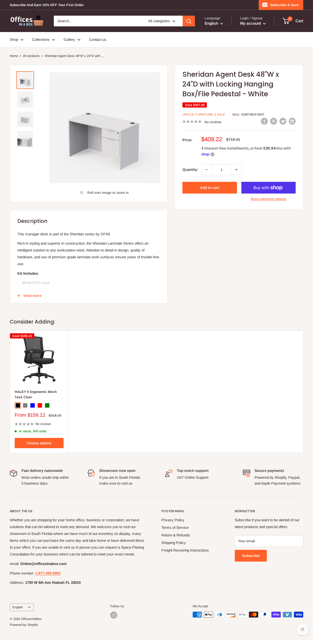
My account (251, 23)
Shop (14, 39)
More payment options (268, 199)
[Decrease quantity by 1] (206, 169)
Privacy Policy (172, 520)
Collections (41, 39)
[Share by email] (292, 121)
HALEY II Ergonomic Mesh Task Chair (36, 394)
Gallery (69, 39)
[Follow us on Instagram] (113, 615)
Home (14, 56)
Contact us (97, 39)
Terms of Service (175, 527)
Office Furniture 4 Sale (203, 114)
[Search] (189, 21)
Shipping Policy (173, 543)
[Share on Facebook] (264, 121)
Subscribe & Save (284, 5)
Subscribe (250, 555)
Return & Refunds (175, 535)
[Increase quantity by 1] (236, 169)
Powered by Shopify (24, 625)
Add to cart (209, 187)
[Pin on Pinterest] (273, 121)
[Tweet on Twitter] (282, 121)
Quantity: (190, 169)
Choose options (39, 443)
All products (31, 56)
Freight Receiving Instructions (185, 550)
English (17, 607)
